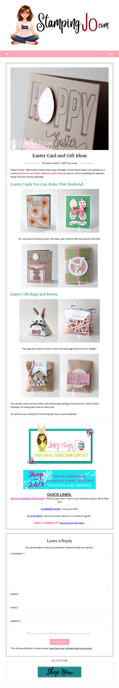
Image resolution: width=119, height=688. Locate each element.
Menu (110, 53)
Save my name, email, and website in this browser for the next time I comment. (60, 633)
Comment (17, 553)
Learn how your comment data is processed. (70, 648)
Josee (74, 163)
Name (14, 594)
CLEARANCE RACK (51, 509)
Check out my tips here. (72, 522)
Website (15, 621)
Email (14, 607)
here (58, 403)
